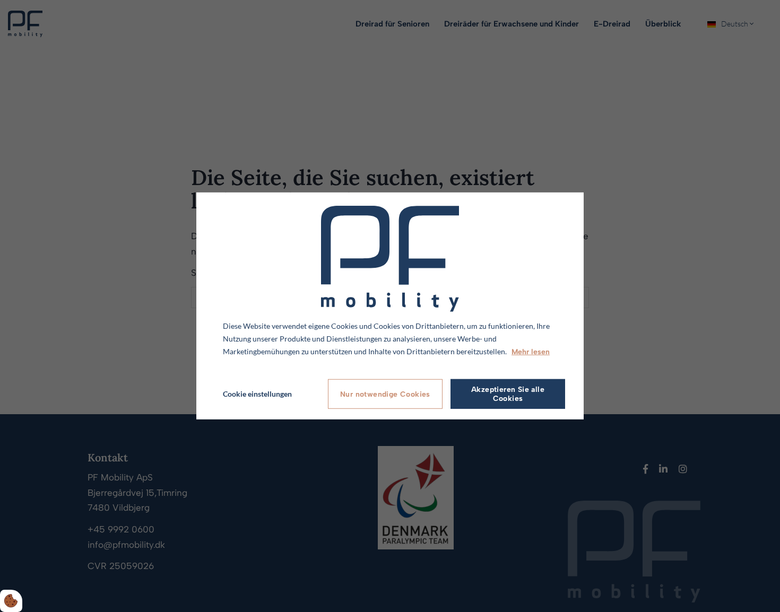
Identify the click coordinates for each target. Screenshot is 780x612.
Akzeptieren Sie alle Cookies (507, 394)
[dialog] (390, 306)
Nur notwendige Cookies (385, 394)
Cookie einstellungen (257, 393)
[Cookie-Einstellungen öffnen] (11, 601)
